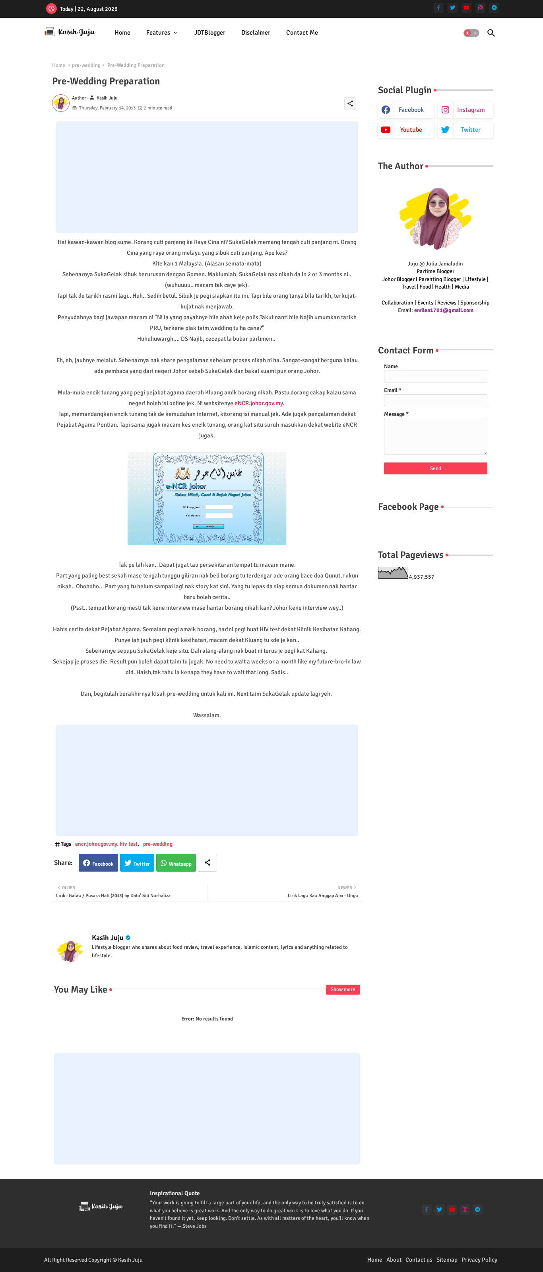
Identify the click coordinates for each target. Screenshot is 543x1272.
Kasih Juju (108, 937)
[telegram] (494, 8)
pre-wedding (86, 65)
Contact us (418, 1259)
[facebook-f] (439, 8)
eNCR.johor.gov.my (259, 403)
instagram (471, 110)
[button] (471, 33)
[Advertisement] (207, 177)
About (393, 1259)
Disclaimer (255, 33)
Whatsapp (180, 864)
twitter (471, 130)
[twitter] (453, 8)
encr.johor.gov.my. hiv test (106, 844)
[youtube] (466, 8)
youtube (411, 130)
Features (158, 33)
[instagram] (480, 8)
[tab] (122, 33)
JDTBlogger (209, 33)
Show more (343, 989)
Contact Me (302, 33)
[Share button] (207, 863)
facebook (411, 110)
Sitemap (447, 1259)
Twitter (142, 864)
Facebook (103, 864)
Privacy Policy (479, 1259)
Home (122, 33)
